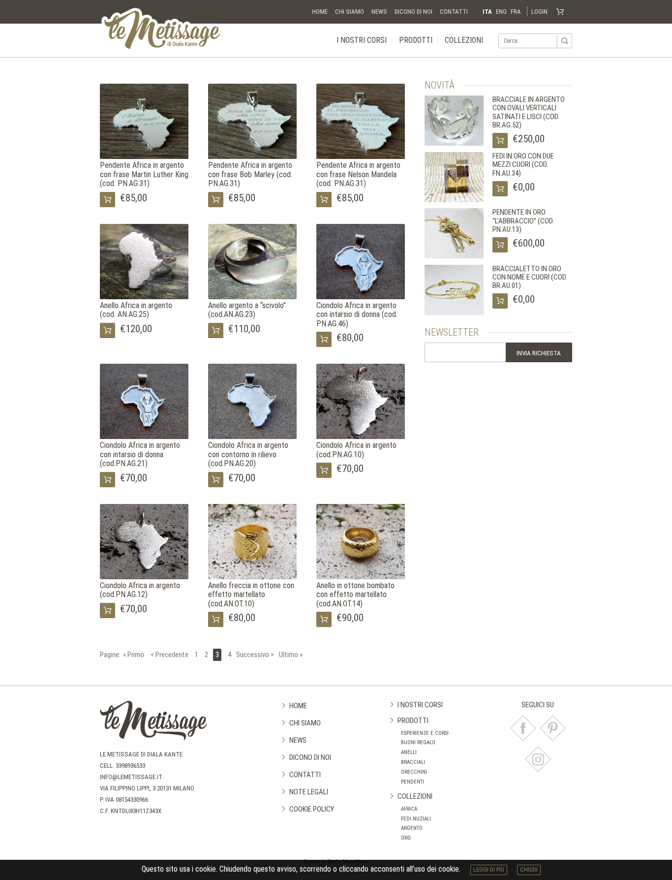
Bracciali (413, 762)
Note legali (308, 791)
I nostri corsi (361, 40)
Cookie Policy (311, 809)
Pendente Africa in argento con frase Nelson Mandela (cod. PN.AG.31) (358, 174)
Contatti (454, 11)
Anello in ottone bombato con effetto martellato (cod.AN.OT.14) (355, 594)
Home (320, 11)
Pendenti (412, 782)
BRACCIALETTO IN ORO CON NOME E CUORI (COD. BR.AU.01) (529, 277)
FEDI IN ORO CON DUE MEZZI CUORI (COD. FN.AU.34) (523, 165)
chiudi (529, 869)
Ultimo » (291, 655)
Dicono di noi (413, 11)
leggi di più (488, 869)
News (379, 11)
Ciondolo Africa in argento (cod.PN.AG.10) (356, 449)
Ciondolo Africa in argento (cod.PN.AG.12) (140, 590)
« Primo (133, 655)
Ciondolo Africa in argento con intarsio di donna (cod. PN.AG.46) (356, 314)
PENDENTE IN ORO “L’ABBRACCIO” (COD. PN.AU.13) (523, 221)
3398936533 (130, 765)
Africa (409, 809)
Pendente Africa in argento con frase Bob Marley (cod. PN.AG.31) (250, 174)
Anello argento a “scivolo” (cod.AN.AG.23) (247, 310)
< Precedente (169, 655)
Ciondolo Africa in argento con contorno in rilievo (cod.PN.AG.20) (248, 454)
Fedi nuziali (416, 819)
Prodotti (415, 40)
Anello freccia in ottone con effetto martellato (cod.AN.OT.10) (251, 594)
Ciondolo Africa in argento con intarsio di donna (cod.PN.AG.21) (140, 454)
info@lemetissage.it (131, 777)
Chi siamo (349, 11)
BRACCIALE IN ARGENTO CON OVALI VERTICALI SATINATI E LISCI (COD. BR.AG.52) (528, 112)
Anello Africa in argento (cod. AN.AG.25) (136, 310)
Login (539, 11)
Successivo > (255, 655)
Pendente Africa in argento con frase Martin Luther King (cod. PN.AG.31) (144, 174)
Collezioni (464, 40)
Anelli (409, 752)
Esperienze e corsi (425, 733)
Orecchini (414, 772)
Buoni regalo (418, 742)
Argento (412, 828)
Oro (406, 838)
